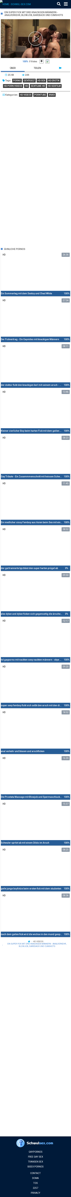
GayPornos (35, 1152)
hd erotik (54, 80)
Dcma (35, 1178)
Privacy (35, 1193)
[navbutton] (65, 4)
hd (26, 86)
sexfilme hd (38, 86)
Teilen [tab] (37, 68)
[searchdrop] (58, 4)
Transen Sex (35, 1161)
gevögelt (29, 80)
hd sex (41, 80)
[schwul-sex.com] (17, 4)
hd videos (26, 94)
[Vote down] (47, 61)
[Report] (60, 68)
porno (17, 80)
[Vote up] (41, 61)
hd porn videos (13, 86)
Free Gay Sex (35, 1156)
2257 (35, 1188)
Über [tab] (13, 68)
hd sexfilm (54, 86)
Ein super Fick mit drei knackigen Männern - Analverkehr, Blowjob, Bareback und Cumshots (37, 945)
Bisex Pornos (36, 1166)
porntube (40, 94)
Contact (35, 1173)
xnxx (52, 94)
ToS (35, 1183)
